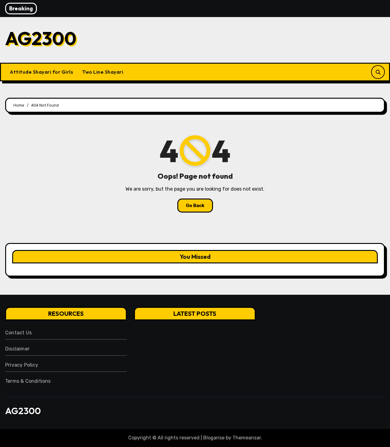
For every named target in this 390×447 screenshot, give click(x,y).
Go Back (195, 205)
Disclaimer (17, 349)
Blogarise (214, 438)
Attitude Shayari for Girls (41, 72)
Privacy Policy (21, 365)
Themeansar (246, 438)
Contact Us (18, 333)
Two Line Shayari (102, 72)
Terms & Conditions (28, 381)
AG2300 (40, 38)
